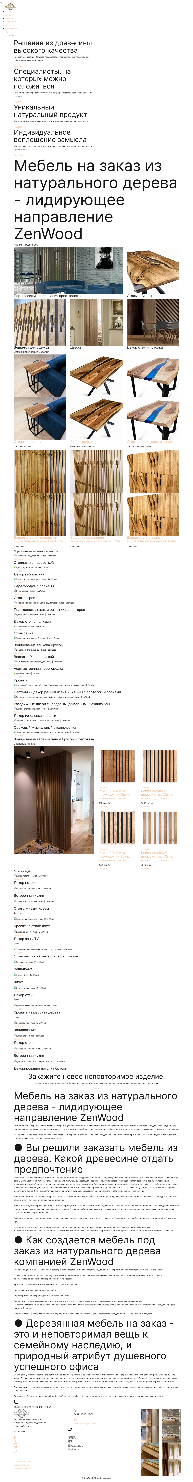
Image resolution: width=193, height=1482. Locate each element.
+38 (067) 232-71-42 (45, 1407)
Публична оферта (22, 1468)
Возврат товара (21, 1465)
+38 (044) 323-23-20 (24, 1407)
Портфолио (11, 21)
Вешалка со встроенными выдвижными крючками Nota (38, 539)
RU (7, 32)
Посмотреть (20, 559)
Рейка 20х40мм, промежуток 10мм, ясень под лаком (114, 794)
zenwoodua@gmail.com (85, 1423)
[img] (16, 1402)
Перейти (103, 787)
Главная (10, 11)
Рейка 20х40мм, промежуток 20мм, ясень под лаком (157, 794)
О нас (8, 15)
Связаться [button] (97, 1088)
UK (12, 35)
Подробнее (19, 66)
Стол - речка (81, 442)
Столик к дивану (27, 442)
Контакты (10, 25)
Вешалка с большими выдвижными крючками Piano (152, 539)
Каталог (9, 18)
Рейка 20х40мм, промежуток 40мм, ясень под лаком (157, 856)
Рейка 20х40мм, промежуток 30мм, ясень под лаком (115, 856)
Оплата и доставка (23, 1461)
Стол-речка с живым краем (150, 442)
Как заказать (12, 28)
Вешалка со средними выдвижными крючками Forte (95, 539)
